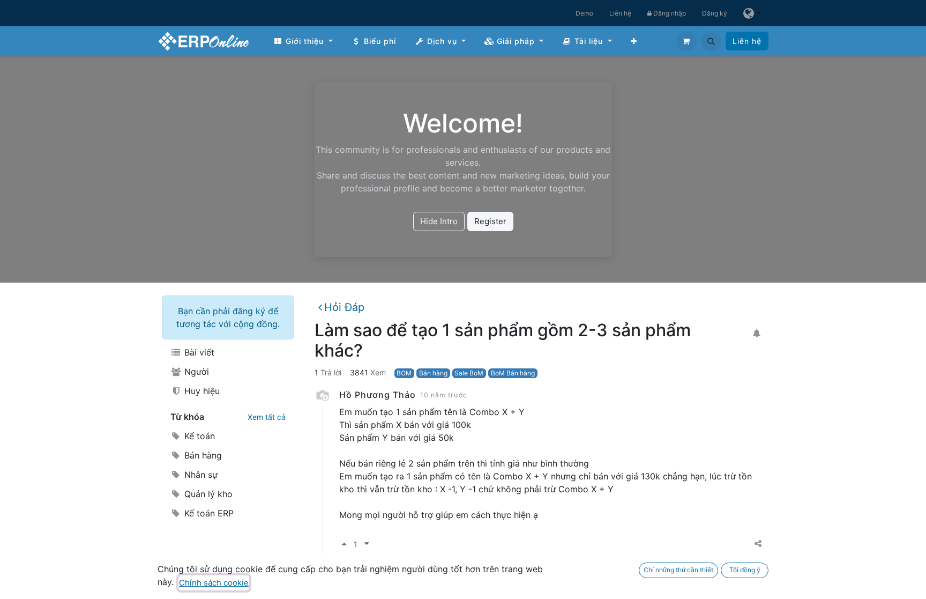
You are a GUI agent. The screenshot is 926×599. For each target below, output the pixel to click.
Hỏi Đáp (344, 307)
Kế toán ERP (208, 513)
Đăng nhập (669, 13)
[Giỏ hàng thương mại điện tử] (686, 41)
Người (195, 371)
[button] (711, 41)
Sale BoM (468, 373)
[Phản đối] (366, 544)
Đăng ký (714, 13)
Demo (584, 13)
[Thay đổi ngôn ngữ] (751, 13)
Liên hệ (620, 13)
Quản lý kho (207, 494)
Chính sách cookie (214, 583)
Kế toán (198, 436)
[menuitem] (303, 41)
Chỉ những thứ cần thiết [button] (678, 570)
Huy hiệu (201, 391)
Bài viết (198, 352)
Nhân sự (200, 474)
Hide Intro (439, 221)
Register (490, 221)
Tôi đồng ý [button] (744, 570)
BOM (404, 373)
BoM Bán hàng (513, 373)
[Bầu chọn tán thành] (344, 544)
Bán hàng (202, 455)
